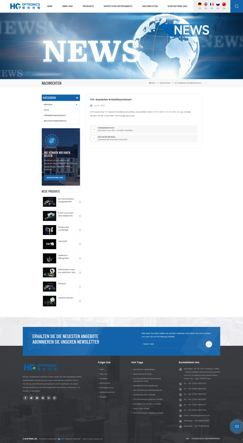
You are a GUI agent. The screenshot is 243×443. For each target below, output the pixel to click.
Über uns (67, 6)
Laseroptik (62, 241)
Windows (62, 283)
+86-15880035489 (201, 421)
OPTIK (46, 110)
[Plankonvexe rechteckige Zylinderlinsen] (49, 230)
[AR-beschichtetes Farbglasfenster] (49, 202)
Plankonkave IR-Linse (142, 374)
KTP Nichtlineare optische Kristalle (148, 399)
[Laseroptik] (49, 244)
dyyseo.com (98, 439)
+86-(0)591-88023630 (197, 394)
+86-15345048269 (201, 426)
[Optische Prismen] (49, 301)
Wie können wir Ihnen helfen (57, 154)
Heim (49, 6)
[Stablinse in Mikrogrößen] (49, 258)
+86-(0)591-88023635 (197, 389)
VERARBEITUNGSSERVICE (55, 115)
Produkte (88, 6)
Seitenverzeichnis (107, 392)
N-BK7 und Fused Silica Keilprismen (65, 214)
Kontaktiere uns (177, 6)
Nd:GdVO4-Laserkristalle (144, 369)
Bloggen (103, 396)
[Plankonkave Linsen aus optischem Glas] (49, 273)
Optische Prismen (65, 298)
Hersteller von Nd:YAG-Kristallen (147, 403)
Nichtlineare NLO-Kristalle (144, 394)
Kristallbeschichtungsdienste (145, 385)
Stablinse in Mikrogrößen (63, 257)
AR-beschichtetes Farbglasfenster (66, 200)
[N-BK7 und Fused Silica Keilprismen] (49, 216)
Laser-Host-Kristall (141, 408)
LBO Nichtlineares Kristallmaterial (147, 390)
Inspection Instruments (118, 6)
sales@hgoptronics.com (200, 415)
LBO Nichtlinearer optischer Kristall (148, 413)
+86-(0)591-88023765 (197, 383)
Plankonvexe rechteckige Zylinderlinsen (64, 228)
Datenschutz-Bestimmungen (205, 438)
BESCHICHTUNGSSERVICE (55, 121)
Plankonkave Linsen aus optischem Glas (66, 271)
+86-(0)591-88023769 (197, 410)
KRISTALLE (48, 104)
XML (187, 438)
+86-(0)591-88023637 (197, 399)
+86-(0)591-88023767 (197, 405)
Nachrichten (150, 6)
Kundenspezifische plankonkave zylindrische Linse (147, 380)
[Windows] (49, 287)
